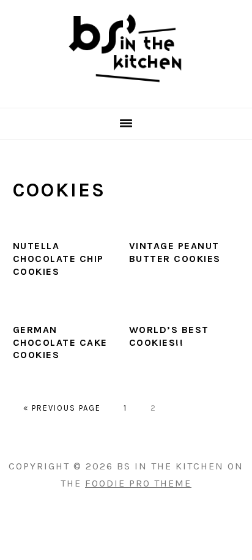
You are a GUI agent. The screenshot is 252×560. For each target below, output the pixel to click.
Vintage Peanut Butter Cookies (175, 252)
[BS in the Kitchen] (126, 92)
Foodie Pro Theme (138, 483)
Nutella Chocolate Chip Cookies (58, 258)
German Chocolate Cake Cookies (60, 342)
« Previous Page (62, 408)
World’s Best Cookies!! (169, 336)
